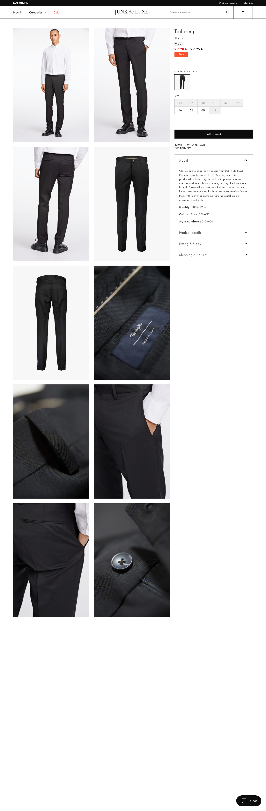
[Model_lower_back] (51, 204)
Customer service (228, 3)
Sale (56, 12)
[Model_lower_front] (132, 85)
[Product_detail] (132, 323)
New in (17, 12)
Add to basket (213, 134)
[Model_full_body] (51, 85)
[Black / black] (182, 82)
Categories (35, 12)
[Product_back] (51, 323)
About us (248, 3)
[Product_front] (132, 204)
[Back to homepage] (131, 12)
